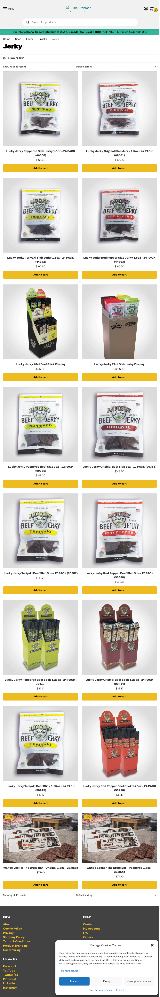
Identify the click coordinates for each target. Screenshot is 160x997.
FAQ (85, 933)
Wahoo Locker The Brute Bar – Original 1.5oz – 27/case (40, 867)
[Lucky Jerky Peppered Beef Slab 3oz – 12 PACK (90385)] (40, 424)
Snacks (43, 39)
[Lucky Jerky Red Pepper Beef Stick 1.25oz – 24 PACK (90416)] (119, 743)
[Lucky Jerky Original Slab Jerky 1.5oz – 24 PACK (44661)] (119, 108)
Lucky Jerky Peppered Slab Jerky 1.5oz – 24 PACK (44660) (40, 153)
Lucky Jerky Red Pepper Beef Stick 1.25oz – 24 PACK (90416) (119, 788)
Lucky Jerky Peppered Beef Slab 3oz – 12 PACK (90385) (40, 468)
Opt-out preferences (100, 990)
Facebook (10, 966)
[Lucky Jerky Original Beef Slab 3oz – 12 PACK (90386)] (119, 424)
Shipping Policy (14, 937)
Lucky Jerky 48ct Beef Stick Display (41, 364)
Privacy (8, 933)
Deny (106, 981)
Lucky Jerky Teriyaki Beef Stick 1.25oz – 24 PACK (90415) (41, 788)
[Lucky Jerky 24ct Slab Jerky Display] (119, 321)
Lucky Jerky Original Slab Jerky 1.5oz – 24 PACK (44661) (119, 153)
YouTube (9, 971)
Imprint (120, 990)
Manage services (70, 970)
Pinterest (9, 979)
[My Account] (146, 8)
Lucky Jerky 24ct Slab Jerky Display (119, 364)
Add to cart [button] (40, 168)
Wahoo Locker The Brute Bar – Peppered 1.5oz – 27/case (119, 869)
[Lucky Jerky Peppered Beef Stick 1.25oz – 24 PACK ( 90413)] (40, 637)
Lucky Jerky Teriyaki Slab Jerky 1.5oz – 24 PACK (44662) (40, 259)
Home (6, 39)
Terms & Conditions (17, 941)
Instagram (10, 988)
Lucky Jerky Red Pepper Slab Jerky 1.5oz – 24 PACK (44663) (119, 259)
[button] (152, 945)
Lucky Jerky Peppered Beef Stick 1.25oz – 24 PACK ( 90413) (41, 681)
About (7, 924)
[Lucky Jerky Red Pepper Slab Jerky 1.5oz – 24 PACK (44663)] (119, 215)
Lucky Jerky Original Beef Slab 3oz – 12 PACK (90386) (119, 466)
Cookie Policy (12, 929)
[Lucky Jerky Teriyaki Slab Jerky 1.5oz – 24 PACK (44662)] (40, 215)
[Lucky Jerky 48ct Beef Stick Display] (40, 321)
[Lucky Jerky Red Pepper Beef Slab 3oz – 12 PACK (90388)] (119, 530)
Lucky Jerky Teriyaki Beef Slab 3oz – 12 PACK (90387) (41, 573)
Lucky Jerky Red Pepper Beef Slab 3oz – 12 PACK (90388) (119, 575)
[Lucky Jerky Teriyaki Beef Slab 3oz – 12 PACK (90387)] (40, 530)
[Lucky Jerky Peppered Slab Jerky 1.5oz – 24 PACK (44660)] (40, 108)
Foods (30, 39)
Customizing (12, 950)
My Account (91, 929)
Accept (74, 981)
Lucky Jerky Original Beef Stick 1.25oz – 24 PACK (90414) (119, 681)
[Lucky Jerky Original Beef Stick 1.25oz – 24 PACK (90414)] (119, 637)
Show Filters (16, 58)
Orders (88, 937)
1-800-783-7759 (103, 32)
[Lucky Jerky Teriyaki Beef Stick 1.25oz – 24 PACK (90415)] (40, 743)
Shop (18, 39)
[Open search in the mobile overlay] (80, 22)
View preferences (139, 981)
